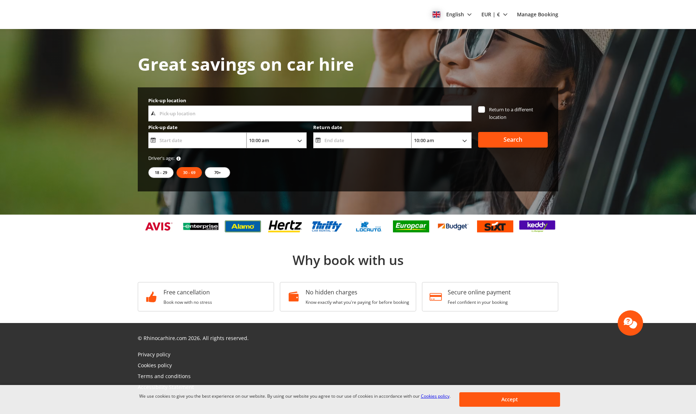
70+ (217, 172)
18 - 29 (161, 172)
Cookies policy (435, 396)
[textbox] (309, 113)
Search (513, 140)
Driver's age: (161, 158)
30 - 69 (189, 172)
